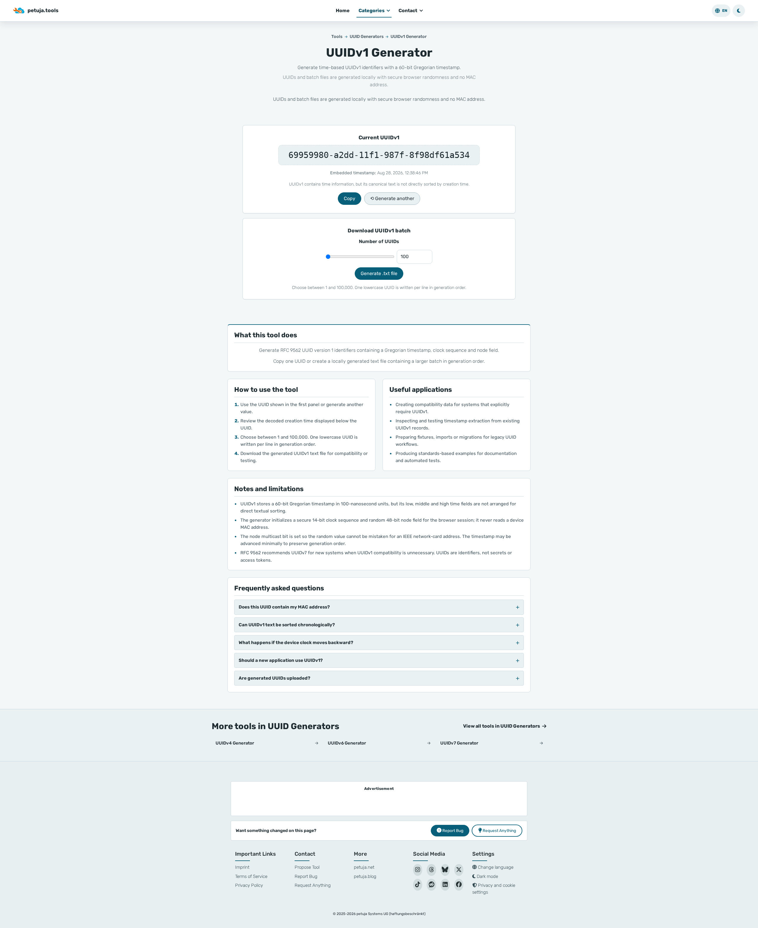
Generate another (392, 198)
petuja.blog (365, 876)
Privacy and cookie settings (493, 889)
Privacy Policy (249, 885)
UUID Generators (367, 36)
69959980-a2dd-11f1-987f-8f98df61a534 (379, 155)
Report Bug (306, 876)
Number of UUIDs (379, 241)
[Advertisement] (379, 801)
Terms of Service (251, 876)
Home (343, 10)
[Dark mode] (739, 10)
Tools (337, 36)
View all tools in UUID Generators (501, 726)
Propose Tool (307, 867)
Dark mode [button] (487, 876)
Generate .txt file (379, 273)
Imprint (242, 867)
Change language (495, 867)
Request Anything (313, 885)
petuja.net (364, 867)
